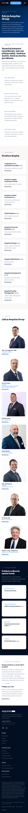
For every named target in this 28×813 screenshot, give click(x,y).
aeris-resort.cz (5, 774)
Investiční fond (5, 753)
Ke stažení (4, 809)
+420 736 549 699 (6, 765)
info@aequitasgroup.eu (8, 768)
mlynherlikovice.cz (6, 776)
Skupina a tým (5, 736)
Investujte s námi (16, 3)
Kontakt (4, 743)
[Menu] (24, 3)
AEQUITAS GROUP (6, 11)
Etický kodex (19, 806)
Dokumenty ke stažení (7, 758)
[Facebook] (3, 728)
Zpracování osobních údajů (8, 806)
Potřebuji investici (6, 755)
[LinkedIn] (6, 728)
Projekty (4, 738)
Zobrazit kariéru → (6, 698)
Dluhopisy (4, 750)
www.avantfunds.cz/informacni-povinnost (16, 794)
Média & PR (4, 740)
